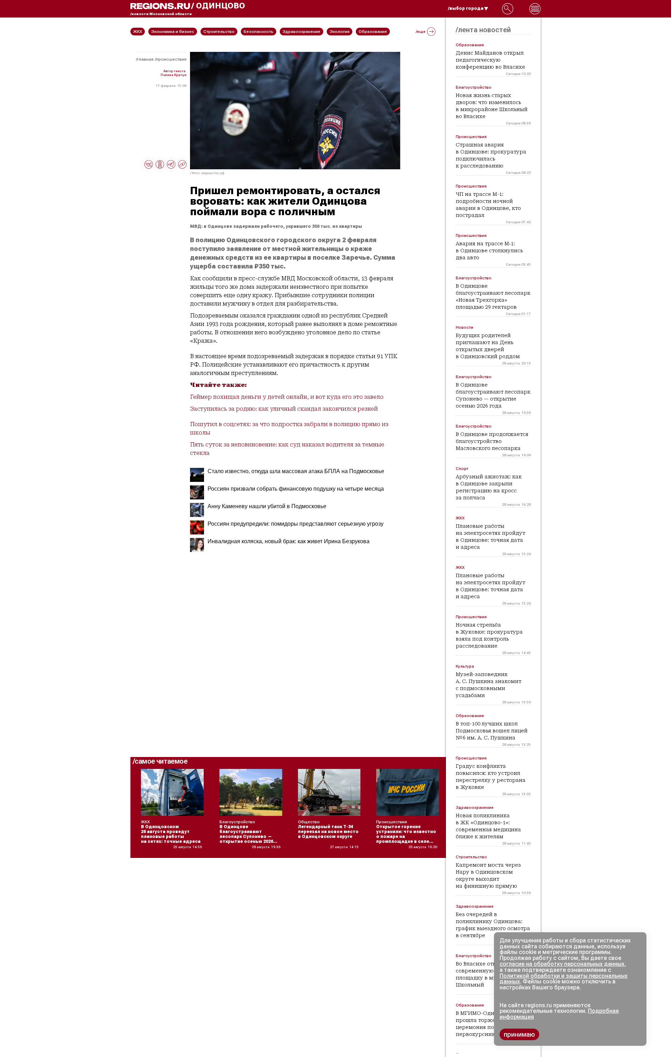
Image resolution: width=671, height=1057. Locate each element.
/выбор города (465, 8)
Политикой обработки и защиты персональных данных (564, 979)
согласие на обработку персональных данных (562, 964)
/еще (421, 31)
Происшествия (171, 59)
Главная (145, 59)
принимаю (519, 1034)
